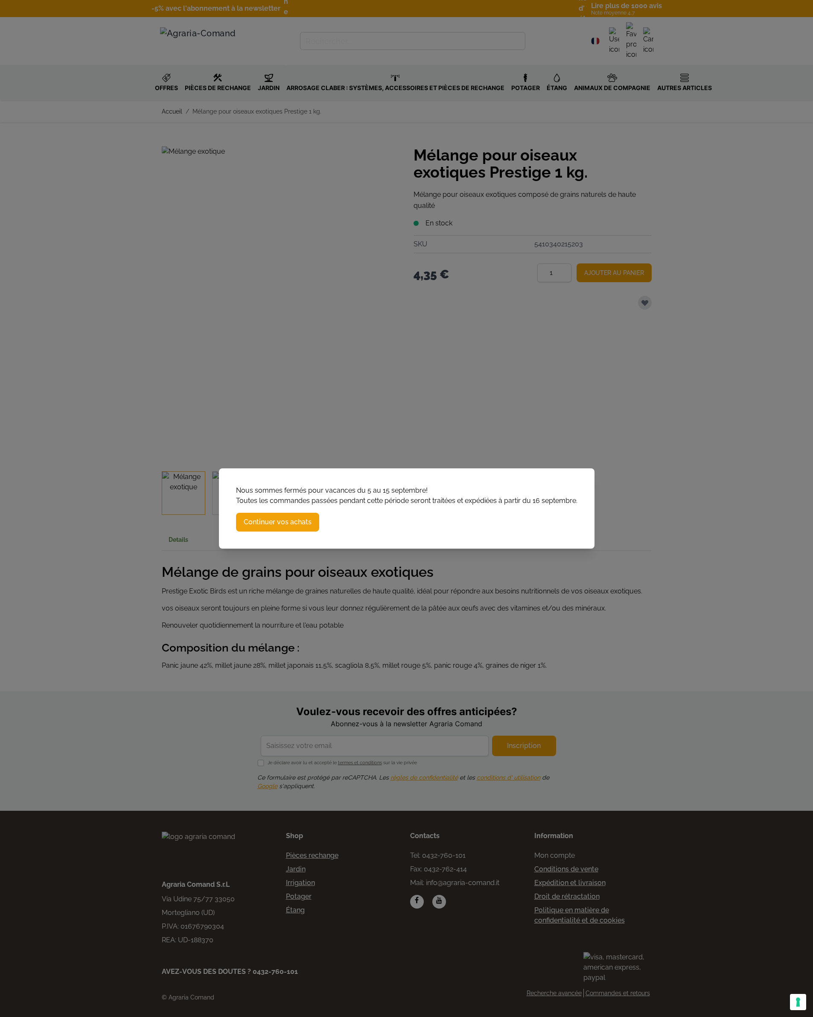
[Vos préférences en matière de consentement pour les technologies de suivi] (798, 1002)
